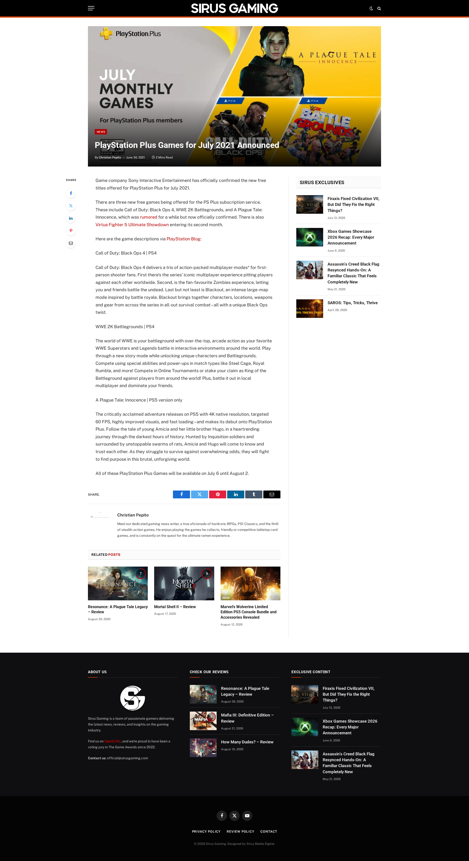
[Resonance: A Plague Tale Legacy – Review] (118, 583)
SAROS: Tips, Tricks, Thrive (353, 302)
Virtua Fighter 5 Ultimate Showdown (132, 224)
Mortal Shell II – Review (175, 606)
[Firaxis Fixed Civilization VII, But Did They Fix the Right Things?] (309, 204)
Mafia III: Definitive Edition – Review (247, 718)
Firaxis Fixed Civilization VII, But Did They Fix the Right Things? (353, 204)
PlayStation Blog (183, 238)
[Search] (378, 8)
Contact (268, 831)
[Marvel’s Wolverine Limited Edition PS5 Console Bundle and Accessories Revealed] (250, 583)
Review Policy (240, 831)
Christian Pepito (110, 157)
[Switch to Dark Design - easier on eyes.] (371, 8)
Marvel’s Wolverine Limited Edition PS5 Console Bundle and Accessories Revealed (249, 612)
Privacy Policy (206, 831)
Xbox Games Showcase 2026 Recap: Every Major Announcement (351, 237)
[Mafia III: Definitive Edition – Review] (203, 721)
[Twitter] (71, 206)
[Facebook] (71, 193)
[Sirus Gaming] (234, 8)
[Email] (71, 243)
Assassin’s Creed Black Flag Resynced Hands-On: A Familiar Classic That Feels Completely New (353, 273)
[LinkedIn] (71, 218)
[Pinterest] (71, 230)
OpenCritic (112, 741)
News (101, 131)
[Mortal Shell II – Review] (184, 583)
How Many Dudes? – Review (247, 741)
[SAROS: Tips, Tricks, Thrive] (309, 308)
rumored (148, 217)
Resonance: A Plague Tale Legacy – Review (118, 609)
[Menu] (91, 8)
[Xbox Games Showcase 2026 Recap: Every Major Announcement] (309, 237)
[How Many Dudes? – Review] (203, 747)
